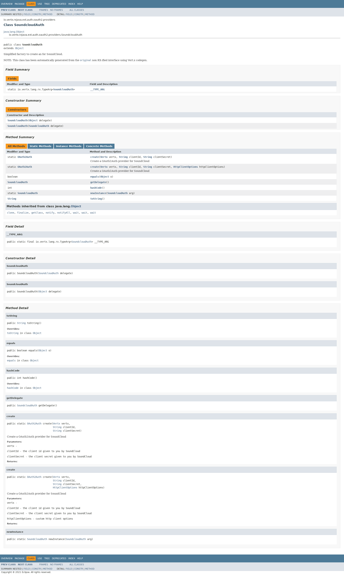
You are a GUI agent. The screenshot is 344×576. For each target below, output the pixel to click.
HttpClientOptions (185, 166)
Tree (47, 4)
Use (40, 4)
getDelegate (98, 182)
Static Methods (40, 146)
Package (20, 4)
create (94, 157)
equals (94, 176)
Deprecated (59, 4)
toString (96, 198)
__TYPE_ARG (97, 89)
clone (10, 212)
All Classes (77, 10)
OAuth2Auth (25, 157)
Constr (36, 14)
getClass (37, 212)
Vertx (104, 157)
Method (47, 14)
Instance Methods (68, 146)
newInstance (98, 193)
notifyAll (63, 212)
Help (80, 4)
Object (19, 48)
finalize (22, 212)
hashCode (96, 187)
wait (76, 212)
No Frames (56, 10)
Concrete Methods (99, 146)
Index (71, 4)
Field (27, 14)
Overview (7, 4)
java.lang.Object (14, 31)
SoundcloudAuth (63, 89)
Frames (43, 10)
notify (50, 212)
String (123, 157)
